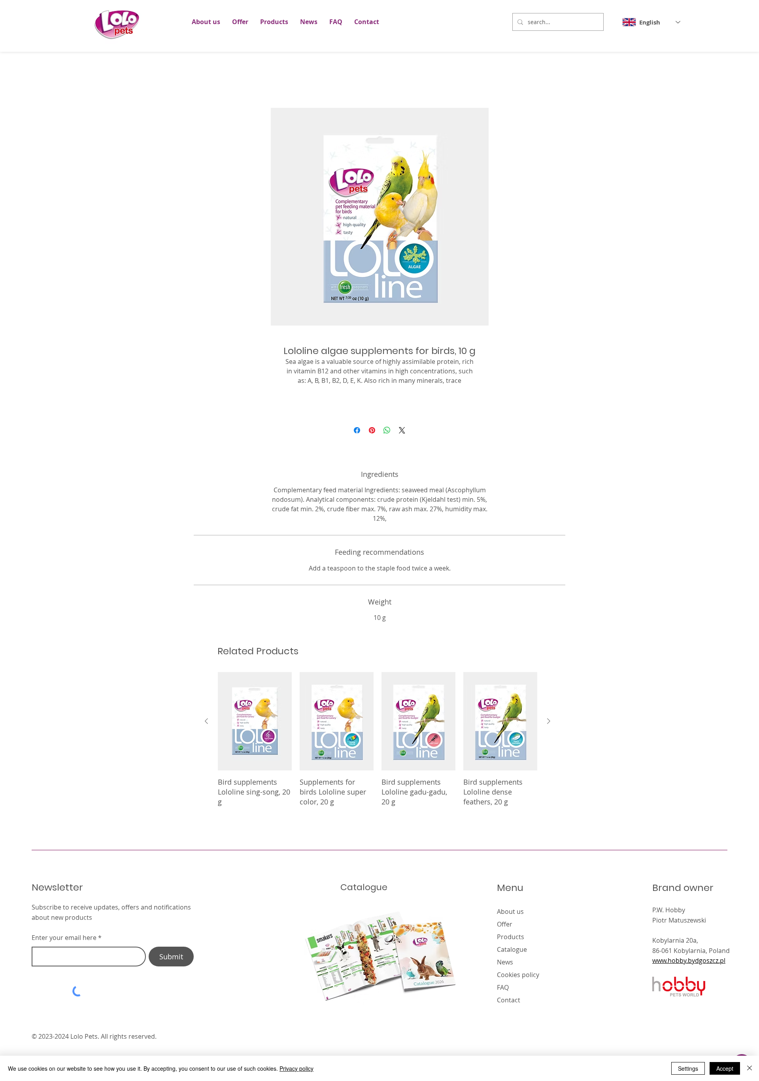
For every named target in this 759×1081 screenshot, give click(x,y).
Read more (379, 390)
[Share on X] (402, 439)
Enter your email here (64, 947)
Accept (724, 1068)
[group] (377, 749)
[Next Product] (548, 730)
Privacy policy (296, 1068)
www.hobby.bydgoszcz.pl (688, 970)
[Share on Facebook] (357, 439)
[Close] (749, 1068)
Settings (688, 1068)
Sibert (634, 1045)
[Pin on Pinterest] (372, 439)
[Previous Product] (206, 730)
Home (195, 80)
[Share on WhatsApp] (387, 439)
